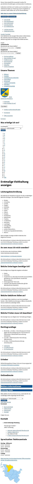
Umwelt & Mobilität (9, 86)
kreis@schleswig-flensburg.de (18, 435)
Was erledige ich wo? (10, 58)
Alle (5, 177)
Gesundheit (7, 79)
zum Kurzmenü (8, 25)
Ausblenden (4, 16)
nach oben (4, 402)
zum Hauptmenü (9, 21)
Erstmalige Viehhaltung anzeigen (10, 365)
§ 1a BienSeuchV (8, 347)
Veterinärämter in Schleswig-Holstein (11, 256)
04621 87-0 (12, 432)
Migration (7, 84)
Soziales (6, 76)
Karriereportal (8, 61)
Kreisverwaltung (8, 56)
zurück (9, 402)
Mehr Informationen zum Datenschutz (11, 41)
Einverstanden (12, 16)
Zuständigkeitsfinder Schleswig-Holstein (12, 243)
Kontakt (6, 412)
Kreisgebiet (7, 63)
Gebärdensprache (9, 31)
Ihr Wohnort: (4, 398)
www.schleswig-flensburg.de (18, 430)
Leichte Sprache (8, 29)
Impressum (7, 410)
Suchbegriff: (4, 126)
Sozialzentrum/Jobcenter (11, 77)
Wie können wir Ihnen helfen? (9, 46)
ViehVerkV (7, 346)
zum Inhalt (7, 19)
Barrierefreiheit (8, 407)
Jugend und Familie (9, 83)
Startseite (7, 101)
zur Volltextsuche (9, 26)
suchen (3, 130)
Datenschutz (7, 408)
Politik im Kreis (8, 60)
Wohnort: (3, 128)
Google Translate (5, 34)
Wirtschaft (7, 81)
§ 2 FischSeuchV (8, 349)
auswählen (4, 400)
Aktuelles (6, 65)
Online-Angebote (9, 66)
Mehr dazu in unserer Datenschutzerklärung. (14, 13)
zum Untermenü (8, 23)
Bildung (6, 74)
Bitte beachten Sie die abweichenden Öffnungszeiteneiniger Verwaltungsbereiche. (16, 459)
